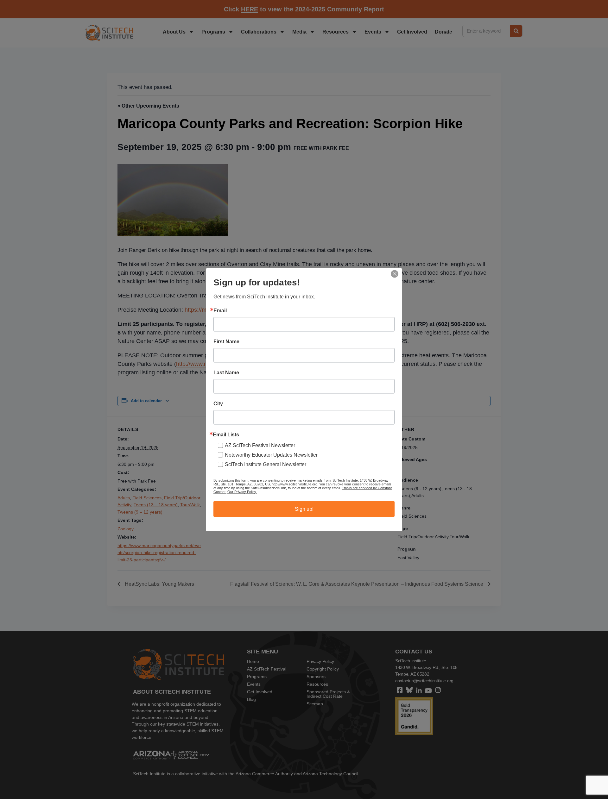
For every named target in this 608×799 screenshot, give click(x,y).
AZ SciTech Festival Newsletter (260, 445)
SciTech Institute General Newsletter (265, 464)
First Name (226, 341)
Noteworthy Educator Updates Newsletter (271, 454)
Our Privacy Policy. (242, 491)
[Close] (394, 274)
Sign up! (304, 508)
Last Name (226, 372)
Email (220, 310)
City (218, 403)
